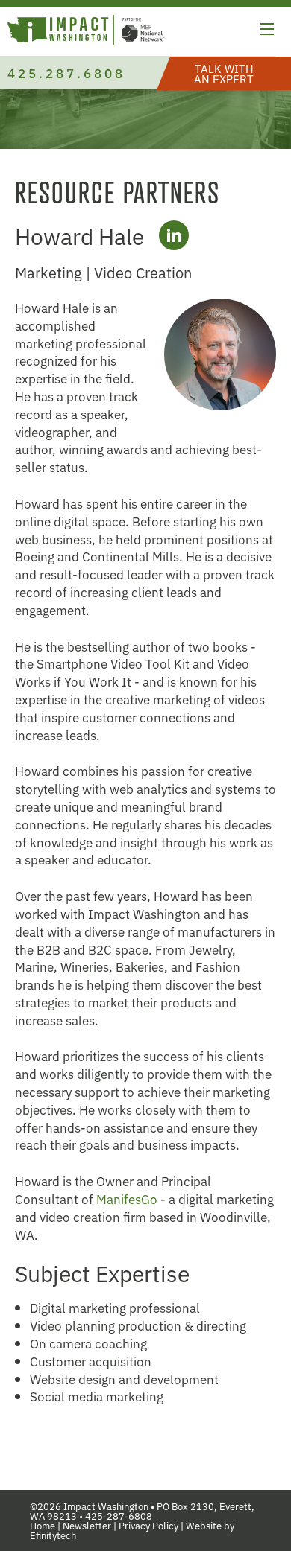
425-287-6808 (118, 1516)
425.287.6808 (66, 72)
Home (42, 1525)
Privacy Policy (148, 1525)
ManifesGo (126, 1198)
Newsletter (87, 1525)
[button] (267, 31)
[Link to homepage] (86, 31)
